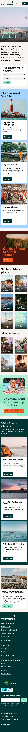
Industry (4, 652)
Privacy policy (6, 667)
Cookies (4, 670)
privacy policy (14, 705)
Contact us (4, 648)
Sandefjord (5, 637)
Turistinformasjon (7, 716)
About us (4, 663)
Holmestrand (5, 626)
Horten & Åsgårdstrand (9, 630)
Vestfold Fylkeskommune (9, 719)
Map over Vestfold (7, 655)
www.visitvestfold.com (8, 713)
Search (7, 82)
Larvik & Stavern (6, 640)
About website (6, 673)
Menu (25, 3)
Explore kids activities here (14, 411)
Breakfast (6, 724)
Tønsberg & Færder (7, 633)
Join (23, 700)
